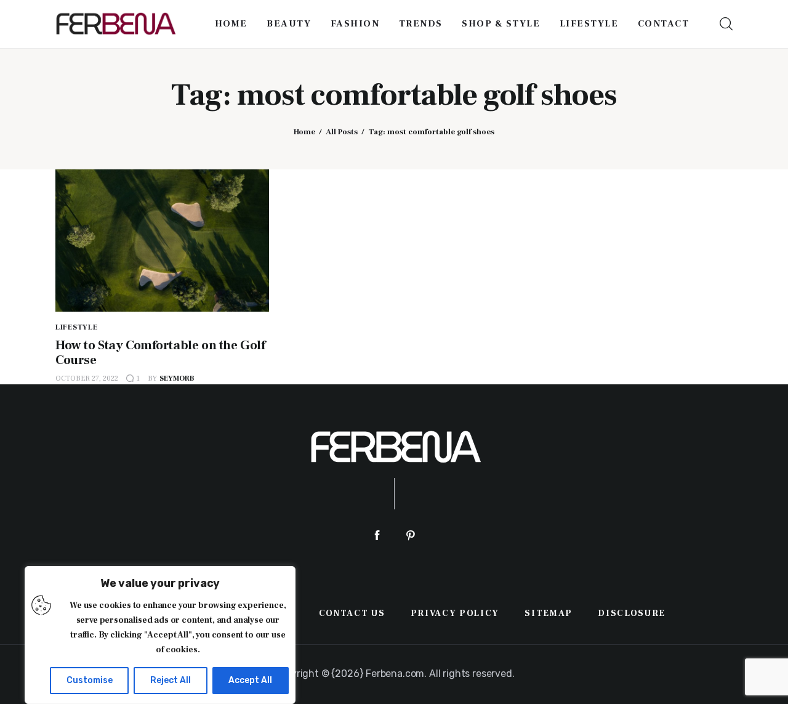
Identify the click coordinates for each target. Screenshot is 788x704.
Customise (89, 680)
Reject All (170, 680)
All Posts (342, 132)
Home (304, 132)
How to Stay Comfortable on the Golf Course (160, 352)
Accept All (250, 680)
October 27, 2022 (86, 378)
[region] (160, 635)
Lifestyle (76, 327)
